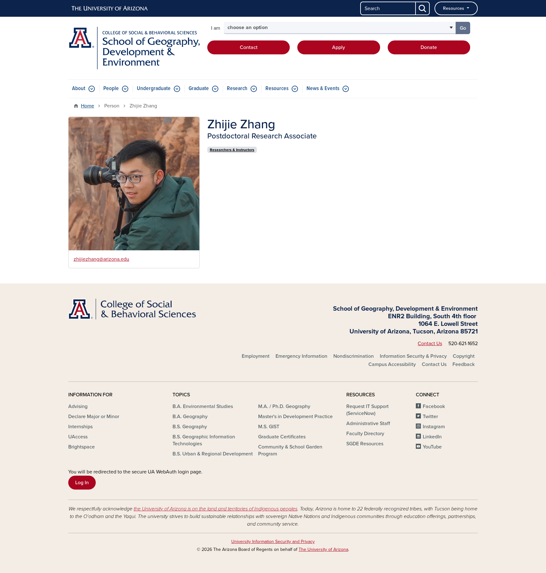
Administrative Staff (368, 423)
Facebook (434, 406)
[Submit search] (423, 8)
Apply (338, 47)
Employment (256, 356)
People (111, 88)
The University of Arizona (323, 549)
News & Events (322, 88)
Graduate (199, 88)
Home (87, 106)
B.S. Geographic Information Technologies (204, 440)
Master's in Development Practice (295, 416)
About (78, 88)
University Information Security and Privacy (273, 541)
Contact (249, 47)
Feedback (463, 364)
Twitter (430, 416)
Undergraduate (154, 88)
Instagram (434, 427)
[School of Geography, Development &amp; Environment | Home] (134, 48)
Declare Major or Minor (93, 416)
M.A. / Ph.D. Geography (284, 406)
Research (237, 88)
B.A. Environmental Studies (203, 406)
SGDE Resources (364, 444)
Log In (82, 482)
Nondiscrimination (353, 356)
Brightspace (81, 447)
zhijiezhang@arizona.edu (101, 259)
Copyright (464, 356)
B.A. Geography (190, 416)
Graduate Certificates (282, 437)
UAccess (78, 437)
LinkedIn (432, 437)
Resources (454, 8)
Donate (429, 47)
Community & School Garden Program (290, 450)
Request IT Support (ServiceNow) (367, 410)
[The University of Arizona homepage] (109, 8)
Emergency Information (301, 356)
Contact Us (430, 343)
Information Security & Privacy (413, 356)
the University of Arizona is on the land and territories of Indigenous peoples (215, 509)
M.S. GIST (268, 427)
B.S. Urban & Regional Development (213, 454)
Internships (80, 427)
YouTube (432, 447)
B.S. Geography (190, 427)
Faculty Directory (365, 433)
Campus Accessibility (392, 364)
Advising (78, 406)
